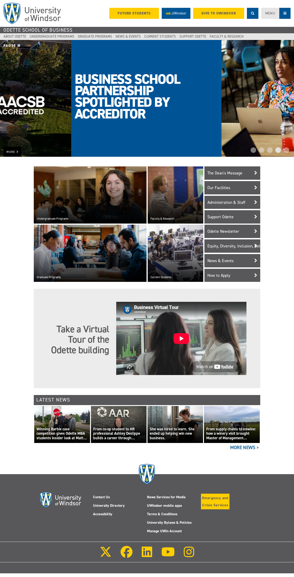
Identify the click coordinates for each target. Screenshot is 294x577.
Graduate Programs (95, 36)
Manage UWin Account (164, 531)
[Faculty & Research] (176, 195)
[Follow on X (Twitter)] (106, 555)
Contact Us (101, 497)
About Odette (14, 36)
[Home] (32, 13)
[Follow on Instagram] (189, 555)
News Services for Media (166, 497)
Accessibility (102, 514)
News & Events (128, 36)
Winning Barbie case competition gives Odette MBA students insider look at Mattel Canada (61, 433)
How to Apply (218, 275)
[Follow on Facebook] (126, 555)
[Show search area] (252, 13)
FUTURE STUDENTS (134, 13)
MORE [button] (11, 152)
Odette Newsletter (223, 231)
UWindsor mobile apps (164, 505)
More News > (244, 447)
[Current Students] (176, 253)
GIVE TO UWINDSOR (218, 13)
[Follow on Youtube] (168, 555)
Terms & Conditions (162, 514)
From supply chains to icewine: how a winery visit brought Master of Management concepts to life (231, 433)
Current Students (160, 36)
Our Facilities (218, 187)
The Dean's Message (224, 173)
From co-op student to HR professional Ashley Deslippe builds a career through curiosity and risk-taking (116, 433)
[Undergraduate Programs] (90, 195)
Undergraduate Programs (52, 36)
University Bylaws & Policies (169, 522)
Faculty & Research (227, 36)
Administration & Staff (226, 202)
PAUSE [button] (10, 45)
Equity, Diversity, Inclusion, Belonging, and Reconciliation (233, 246)
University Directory (109, 505)
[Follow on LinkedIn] (146, 555)
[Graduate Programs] (90, 253)
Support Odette (192, 36)
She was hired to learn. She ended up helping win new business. (172, 433)
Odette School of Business (38, 30)
